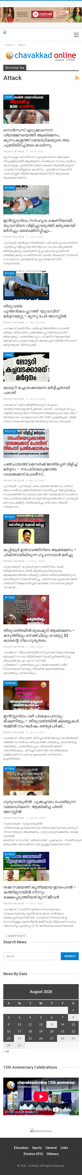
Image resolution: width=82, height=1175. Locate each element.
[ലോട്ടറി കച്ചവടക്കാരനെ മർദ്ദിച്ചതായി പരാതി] (26, 367)
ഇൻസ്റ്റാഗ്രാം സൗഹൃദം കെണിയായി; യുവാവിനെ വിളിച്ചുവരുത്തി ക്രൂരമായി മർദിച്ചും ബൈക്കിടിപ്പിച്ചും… (39, 225)
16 (8, 1031)
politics (10, 431)
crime (9, 97)
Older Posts (16, 935)
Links (64, 1148)
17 (19, 1031)
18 (30, 1031)
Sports (37, 1148)
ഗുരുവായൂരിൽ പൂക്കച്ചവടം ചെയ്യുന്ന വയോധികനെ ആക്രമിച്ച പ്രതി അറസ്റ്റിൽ (40, 806)
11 (30, 1024)
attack (9, 187)
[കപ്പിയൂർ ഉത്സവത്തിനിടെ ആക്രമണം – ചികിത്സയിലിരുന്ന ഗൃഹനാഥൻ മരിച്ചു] (26, 528)
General (10, 683)
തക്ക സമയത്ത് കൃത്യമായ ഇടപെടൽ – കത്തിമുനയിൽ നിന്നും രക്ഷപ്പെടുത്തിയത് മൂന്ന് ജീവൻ (39, 892)
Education (21, 1148)
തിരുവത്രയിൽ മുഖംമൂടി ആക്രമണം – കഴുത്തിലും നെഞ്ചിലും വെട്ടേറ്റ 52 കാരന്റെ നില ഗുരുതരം (39, 635)
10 (19, 1024)
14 (62, 1024)
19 (41, 1031)
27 (52, 1038)
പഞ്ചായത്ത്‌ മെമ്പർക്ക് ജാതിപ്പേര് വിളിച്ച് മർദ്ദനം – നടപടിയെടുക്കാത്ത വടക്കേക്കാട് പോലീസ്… (40, 469)
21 (62, 1031)
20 (52, 1031)
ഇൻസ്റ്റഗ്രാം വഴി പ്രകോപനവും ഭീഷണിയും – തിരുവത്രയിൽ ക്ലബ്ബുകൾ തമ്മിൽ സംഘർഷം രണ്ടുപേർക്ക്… (41, 721)
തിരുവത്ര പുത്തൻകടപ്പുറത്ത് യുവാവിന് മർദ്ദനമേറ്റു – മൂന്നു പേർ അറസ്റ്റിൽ (34, 311)
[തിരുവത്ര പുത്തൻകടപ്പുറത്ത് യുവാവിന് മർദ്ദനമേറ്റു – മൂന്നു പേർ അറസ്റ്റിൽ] (26, 285)
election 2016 (33, 1154)
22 (73, 1031)
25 (30, 1038)
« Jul (6, 1051)
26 (41, 1038)
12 (41, 1024)
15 (73, 1024)
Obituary (53, 1154)
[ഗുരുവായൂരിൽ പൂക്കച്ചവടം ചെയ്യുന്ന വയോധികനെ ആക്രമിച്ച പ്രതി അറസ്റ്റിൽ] (26, 780)
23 (8, 1038)
